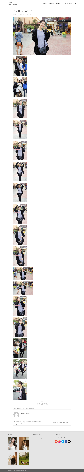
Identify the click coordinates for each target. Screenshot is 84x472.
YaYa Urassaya (13, 3)
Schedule (69, 3)
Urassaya (45, 3)
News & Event (51, 3)
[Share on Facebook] (37, 404)
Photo (64, 3)
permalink (32, 408)
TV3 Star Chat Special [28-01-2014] (60, 422)
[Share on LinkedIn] (47, 404)
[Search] (75, 3)
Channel (58, 3)
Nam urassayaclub (30, 14)
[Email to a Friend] (42, 404)
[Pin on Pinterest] (44, 404)
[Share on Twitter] (40, 404)
